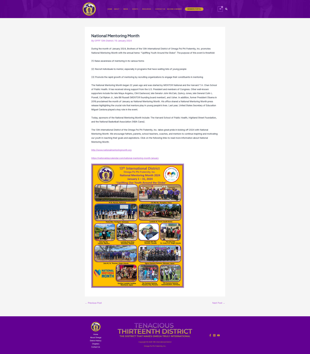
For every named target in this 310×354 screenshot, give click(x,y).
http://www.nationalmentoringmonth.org (111, 150)
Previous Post (93, 303)
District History (95, 341)
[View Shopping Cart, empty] (220, 9)
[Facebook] (210, 335)
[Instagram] (214, 335)
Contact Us (95, 347)
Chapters (95, 344)
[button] (194, 9)
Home (95, 334)
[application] (120, 9)
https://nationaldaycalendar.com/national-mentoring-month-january (125, 158)
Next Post (218, 303)
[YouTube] (218, 335)
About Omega (95, 337)
